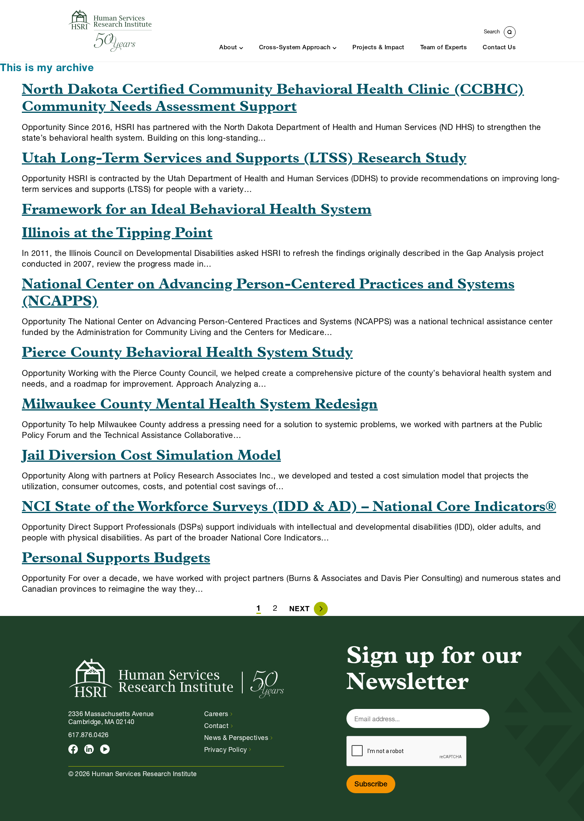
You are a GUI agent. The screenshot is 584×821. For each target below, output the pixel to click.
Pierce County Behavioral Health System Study (187, 353)
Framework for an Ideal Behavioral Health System (196, 210)
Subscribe (370, 784)
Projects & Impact (378, 48)
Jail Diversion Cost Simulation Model (151, 456)
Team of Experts (443, 48)
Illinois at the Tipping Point (117, 234)
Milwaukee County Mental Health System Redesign (200, 405)
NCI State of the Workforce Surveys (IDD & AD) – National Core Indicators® (289, 507)
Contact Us (499, 48)
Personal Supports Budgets (116, 559)
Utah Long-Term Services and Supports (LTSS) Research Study (244, 159)
